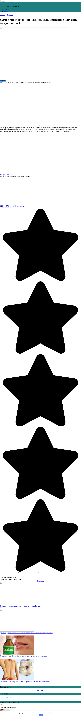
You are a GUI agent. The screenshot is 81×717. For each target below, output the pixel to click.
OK (41, 715)
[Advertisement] (40, 103)
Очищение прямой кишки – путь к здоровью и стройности (20, 606)
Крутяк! (2, 3)
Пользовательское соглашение (14, 699)
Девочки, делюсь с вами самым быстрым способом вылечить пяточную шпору (26, 633)
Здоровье (3, 81)
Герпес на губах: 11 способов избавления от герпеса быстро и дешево (23, 656)
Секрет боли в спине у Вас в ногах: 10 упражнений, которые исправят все (25, 681)
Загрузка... (40, 581)
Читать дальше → (20, 206)
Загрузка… (40, 690)
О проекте (7, 697)
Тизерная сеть (4, 175)
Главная (6, 10)
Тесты (6, 11)
